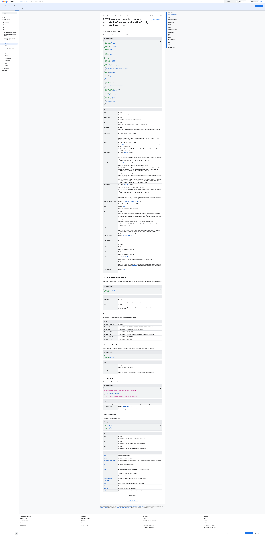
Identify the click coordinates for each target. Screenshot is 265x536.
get (104, 464)
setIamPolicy (107, 480)
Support (83, 520)
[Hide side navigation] (16, 533)
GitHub (144, 518)
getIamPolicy (107, 467)
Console (243, 1)
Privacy (29, 533)
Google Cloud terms (42, 533)
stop (105, 485)
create (105, 455)
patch (105, 475)
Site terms (34, 533)
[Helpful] (159, 16)
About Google (23, 533)
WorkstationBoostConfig (117, 85)
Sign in (261, 1)
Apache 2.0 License (104, 507)
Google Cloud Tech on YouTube (210, 527)
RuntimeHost (113, 94)
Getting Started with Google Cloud (150, 520)
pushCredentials (108, 478)
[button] (9, 23)
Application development (120, 15)
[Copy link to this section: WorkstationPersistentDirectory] (128, 278)
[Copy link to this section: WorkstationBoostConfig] (123, 345)
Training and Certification (148, 527)
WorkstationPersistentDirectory (119, 68)
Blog (205, 518)
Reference (17, 8)
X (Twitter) (206, 522)
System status (84, 525)
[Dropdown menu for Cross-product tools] (42, 1)
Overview (4, 8)
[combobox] (231, 1)
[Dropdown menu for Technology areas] (28, 1)
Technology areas (22, 1)
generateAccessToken (109, 460)
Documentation (110, 15)
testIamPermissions (109, 490)
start (105, 483)
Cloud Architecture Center (148, 525)
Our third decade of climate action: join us (57, 533)
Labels (123, 144)
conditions (135, 265)
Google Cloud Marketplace (26, 522)
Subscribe (248, 533)
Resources (24, 8)
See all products (23, 518)
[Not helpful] (161, 16)
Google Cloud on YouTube (209, 525)
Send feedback (156, 19)
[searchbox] (9, 13)
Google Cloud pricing (24, 520)
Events (205, 520)
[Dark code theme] (160, 42)
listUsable (106, 472)
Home (104, 15)
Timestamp (125, 152)
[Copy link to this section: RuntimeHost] (114, 378)
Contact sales (23, 525)
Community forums (85, 518)
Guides (10, 8)
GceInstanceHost (114, 393)
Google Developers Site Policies (122, 507)
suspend (106, 488)
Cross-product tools (36, 1)
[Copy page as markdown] (124, 25)
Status (112, 101)
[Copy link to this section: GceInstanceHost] (117, 415)
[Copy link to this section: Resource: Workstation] (121, 31)
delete (105, 458)
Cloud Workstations (10, 6)
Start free (259, 6)
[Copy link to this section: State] (108, 314)
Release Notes (84, 522)
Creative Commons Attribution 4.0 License (137, 506)
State (114, 72)
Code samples (146, 522)
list (105, 469)
